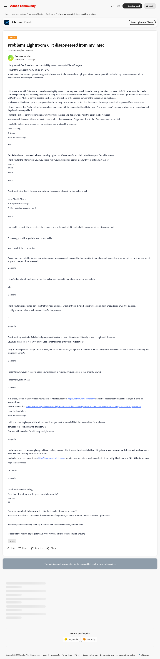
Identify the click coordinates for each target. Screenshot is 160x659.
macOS (12, 541)
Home (7, 14)
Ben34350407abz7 (23, 56)
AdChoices (145, 655)
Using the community (51, 655)
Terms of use (67, 655)
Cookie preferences (90, 655)
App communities (19, 14)
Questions (49, 14)
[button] (6, 6)
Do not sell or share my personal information (117, 655)
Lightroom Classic (35, 14)
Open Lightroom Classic (142, 22)
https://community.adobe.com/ (81, 398)
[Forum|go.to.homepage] (23, 5)
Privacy (77, 655)
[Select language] (118, 5)
